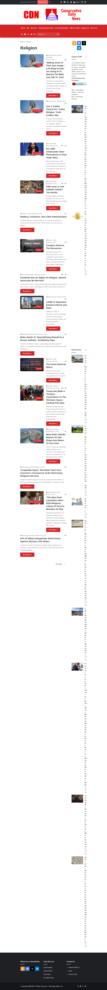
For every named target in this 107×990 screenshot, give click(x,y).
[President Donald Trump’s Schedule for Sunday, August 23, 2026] (77, 359)
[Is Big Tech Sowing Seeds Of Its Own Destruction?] (77, 612)
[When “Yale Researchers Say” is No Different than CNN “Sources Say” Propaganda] (77, 524)
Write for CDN (75, 28)
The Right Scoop (48, 978)
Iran (28, 28)
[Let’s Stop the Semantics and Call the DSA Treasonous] (77, 799)
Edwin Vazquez (52, 297)
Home (23, 28)
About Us (93, 28)
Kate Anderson (52, 101)
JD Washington (52, 181)
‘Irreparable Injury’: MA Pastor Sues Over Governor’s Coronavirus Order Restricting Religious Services (41, 473)
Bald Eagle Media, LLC (56, 986)
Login (70, 971)
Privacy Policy (73, 974)
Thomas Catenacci (53, 386)
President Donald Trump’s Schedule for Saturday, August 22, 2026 (86, 457)
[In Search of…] (77, 502)
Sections (34, 28)
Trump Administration (46, 28)
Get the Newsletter (61, 28)
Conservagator (47, 967)
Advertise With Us (74, 967)
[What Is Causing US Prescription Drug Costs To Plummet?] (77, 216)
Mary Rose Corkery (53, 429)
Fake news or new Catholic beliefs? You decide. (55, 189)
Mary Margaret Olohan (28, 274)
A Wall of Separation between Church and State (56, 305)
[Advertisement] (79, 312)
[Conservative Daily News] (53, 14)
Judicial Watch (47, 971)
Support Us (85, 28)
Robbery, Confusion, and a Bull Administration (43, 217)
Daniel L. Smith (26, 214)
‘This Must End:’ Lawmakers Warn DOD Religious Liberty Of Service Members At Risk (55, 503)
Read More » (53, 95)
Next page (59, 564)
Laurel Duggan (52, 143)
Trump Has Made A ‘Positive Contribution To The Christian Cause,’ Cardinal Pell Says (56, 397)
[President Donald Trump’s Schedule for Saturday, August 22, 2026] (77, 429)
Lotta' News (46, 974)
